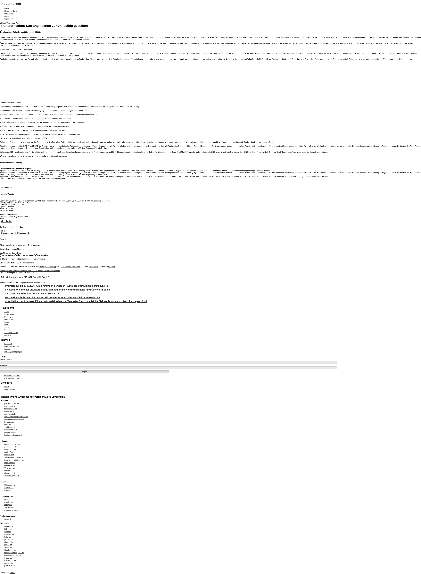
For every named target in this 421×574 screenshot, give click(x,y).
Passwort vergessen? (12, 376)
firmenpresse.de (10, 409)
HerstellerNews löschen (9, 271)
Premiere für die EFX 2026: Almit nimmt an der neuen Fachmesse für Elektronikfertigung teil (57, 285)
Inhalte (7, 322)
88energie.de (9, 465)
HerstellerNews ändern (28, 271)
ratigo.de (7, 490)
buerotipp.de (9, 422)
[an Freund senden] (26, 201)
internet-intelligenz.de (12, 555)
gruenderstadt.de (11, 414)
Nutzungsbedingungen (13, 352)
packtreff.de (8, 452)
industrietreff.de (10, 449)
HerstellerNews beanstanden (48, 271)
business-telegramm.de (13, 435)
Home (6, 8)
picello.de (8, 545)
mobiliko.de (8, 502)
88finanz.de (8, 488)
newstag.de (8, 563)
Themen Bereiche (11, 333)
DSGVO (111, 267)
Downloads (8, 14)
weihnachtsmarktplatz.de (14, 553)
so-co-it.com (9, 507)
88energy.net (9, 468)
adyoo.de (8, 547)
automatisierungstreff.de (13, 457)
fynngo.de (8, 558)
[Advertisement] (33, 81)
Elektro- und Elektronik (15, 233)
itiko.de (7, 499)
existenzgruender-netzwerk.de (16, 417)
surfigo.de (8, 471)
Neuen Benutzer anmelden (14, 378)
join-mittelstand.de (11, 403)
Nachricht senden (27, 263)
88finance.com (10, 485)
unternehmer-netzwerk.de (14, 419)
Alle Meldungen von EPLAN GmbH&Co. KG (25, 277)
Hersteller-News (10, 11)
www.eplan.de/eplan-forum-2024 (34, 138)
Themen (7, 330)
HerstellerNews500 (11, 346)
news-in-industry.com (12, 444)
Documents (8, 317)
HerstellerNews (10, 389)
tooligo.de (8, 505)
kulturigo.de (8, 537)
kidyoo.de (8, 529)
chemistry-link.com (11, 476)
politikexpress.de (11, 566)
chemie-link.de (10, 473)
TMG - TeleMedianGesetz (70, 267)
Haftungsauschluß (46, 267)
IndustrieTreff (11, 3)
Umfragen (8, 335)
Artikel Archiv (9, 314)
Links (6, 16)
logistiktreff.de (9, 463)
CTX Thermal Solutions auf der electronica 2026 (32, 293)
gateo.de (7, 532)
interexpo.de (9, 411)
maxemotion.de (10, 561)
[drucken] (4, 201)
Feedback (8, 344)
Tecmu (12, 573)
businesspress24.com (12, 432)
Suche (6, 327)
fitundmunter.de (10, 550)
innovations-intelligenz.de (14, 460)
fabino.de (8, 519)
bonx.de (7, 425)
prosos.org (8, 539)
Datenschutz (93, 267)
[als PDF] (13, 201)
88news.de (8, 526)
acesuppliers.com (11, 510)
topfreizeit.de (9, 534)
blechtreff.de (9, 455)
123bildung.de (10, 427)
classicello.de (9, 542)
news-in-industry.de (12, 447)
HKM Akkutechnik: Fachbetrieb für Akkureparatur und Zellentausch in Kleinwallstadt (52, 297)
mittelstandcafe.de (11, 406)
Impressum (8, 19)
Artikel (6, 312)
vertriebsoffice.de (11, 430)
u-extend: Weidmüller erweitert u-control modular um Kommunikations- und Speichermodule (57, 289)
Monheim (6, 221)
